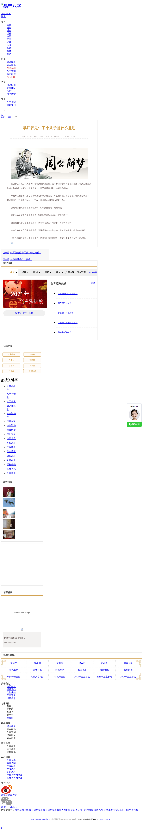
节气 (101, 810)
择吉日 (82, 663)
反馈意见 (11, 695)
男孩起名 (11, 456)
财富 (9, 30)
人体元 (11, 360)
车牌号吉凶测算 (14, 778)
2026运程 (11, 68)
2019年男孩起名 (130, 810)
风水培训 (11, 451)
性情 (9, 45)
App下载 (11, 77)
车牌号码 (11, 469)
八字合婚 (11, 760)
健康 (9, 36)
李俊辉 (10, 718)
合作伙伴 (11, 692)
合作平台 (11, 91)
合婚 (9, 48)
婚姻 (9, 27)
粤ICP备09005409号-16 (40, 819)
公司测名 (104, 670)
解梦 (9, 51)
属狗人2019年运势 (66, 810)
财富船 (32, 354)
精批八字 (11, 763)
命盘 (9, 24)
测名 (9, 54)
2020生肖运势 (95, 272)
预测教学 (11, 94)
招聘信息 (11, 698)
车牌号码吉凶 (13, 676)
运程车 (11, 366)
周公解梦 (11, 430)
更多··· (94, 283)
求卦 (9, 42)
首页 (2, 117)
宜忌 (9, 39)
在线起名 (11, 443)
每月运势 (11, 421)
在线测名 (11, 447)
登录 (3, 16)
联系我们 (11, 105)
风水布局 (11, 65)
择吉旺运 (11, 74)
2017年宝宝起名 (128, 676)
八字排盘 (11, 354)
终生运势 (11, 425)
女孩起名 (11, 460)
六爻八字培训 (37, 676)
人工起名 (11, 401)
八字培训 (11, 473)
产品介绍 (11, 102)
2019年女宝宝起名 (113, 810)
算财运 (59, 663)
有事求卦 (128, 663)
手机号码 (11, 464)
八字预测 (11, 71)
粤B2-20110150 (106, 819)
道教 (96, 810)
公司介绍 (11, 686)
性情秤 (11, 371)
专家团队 (11, 88)
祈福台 (32, 366)
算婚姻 (37, 663)
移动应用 (11, 85)
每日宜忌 (11, 434)
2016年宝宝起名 (104, 676)
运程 (9, 33)
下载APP (6, 13)
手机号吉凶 (59, 676)
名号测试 (32, 371)
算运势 (13, 663)
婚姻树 (32, 360)
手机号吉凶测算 (14, 775)
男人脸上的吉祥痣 (84, 810)
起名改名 (11, 62)
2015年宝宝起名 (82, 676)
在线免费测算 (21, 810)
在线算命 (11, 438)
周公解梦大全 (35, 810)
